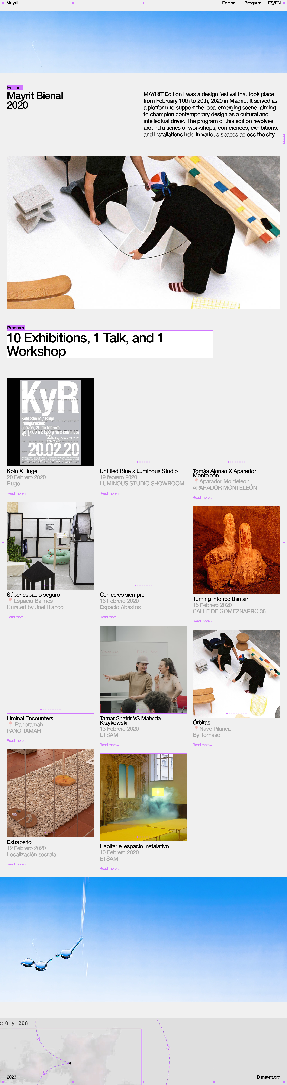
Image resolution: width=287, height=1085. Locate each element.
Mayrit (12, 1)
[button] (122, 422)
